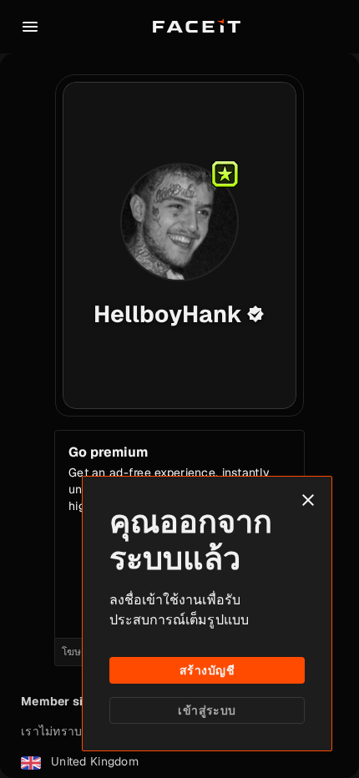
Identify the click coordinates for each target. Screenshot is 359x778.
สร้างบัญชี (207, 670)
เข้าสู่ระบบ (206, 710)
